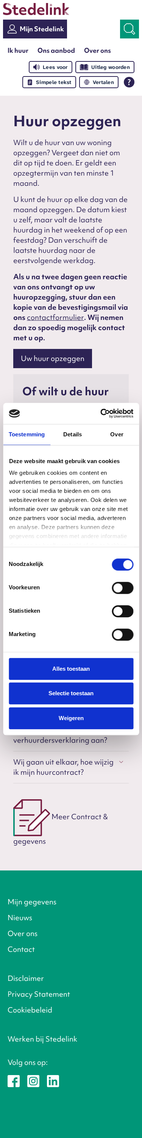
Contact (21, 949)
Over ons (97, 50)
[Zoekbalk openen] (129, 29)
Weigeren (71, 718)
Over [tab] (116, 434)
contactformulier (55, 317)
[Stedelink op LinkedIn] (53, 1080)
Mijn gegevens (32, 902)
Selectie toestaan (71, 693)
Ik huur (18, 50)
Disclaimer (26, 978)
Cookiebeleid (30, 1010)
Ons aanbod (56, 50)
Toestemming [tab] (27, 434)
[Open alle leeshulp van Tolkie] (129, 82)
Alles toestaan (71, 668)
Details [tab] (72, 434)
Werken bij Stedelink (42, 1039)
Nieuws (20, 917)
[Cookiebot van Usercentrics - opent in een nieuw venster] (101, 413)
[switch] (122, 588)
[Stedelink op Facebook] (14, 1080)
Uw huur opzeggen (52, 358)
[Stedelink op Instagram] (33, 1080)
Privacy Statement (39, 994)
